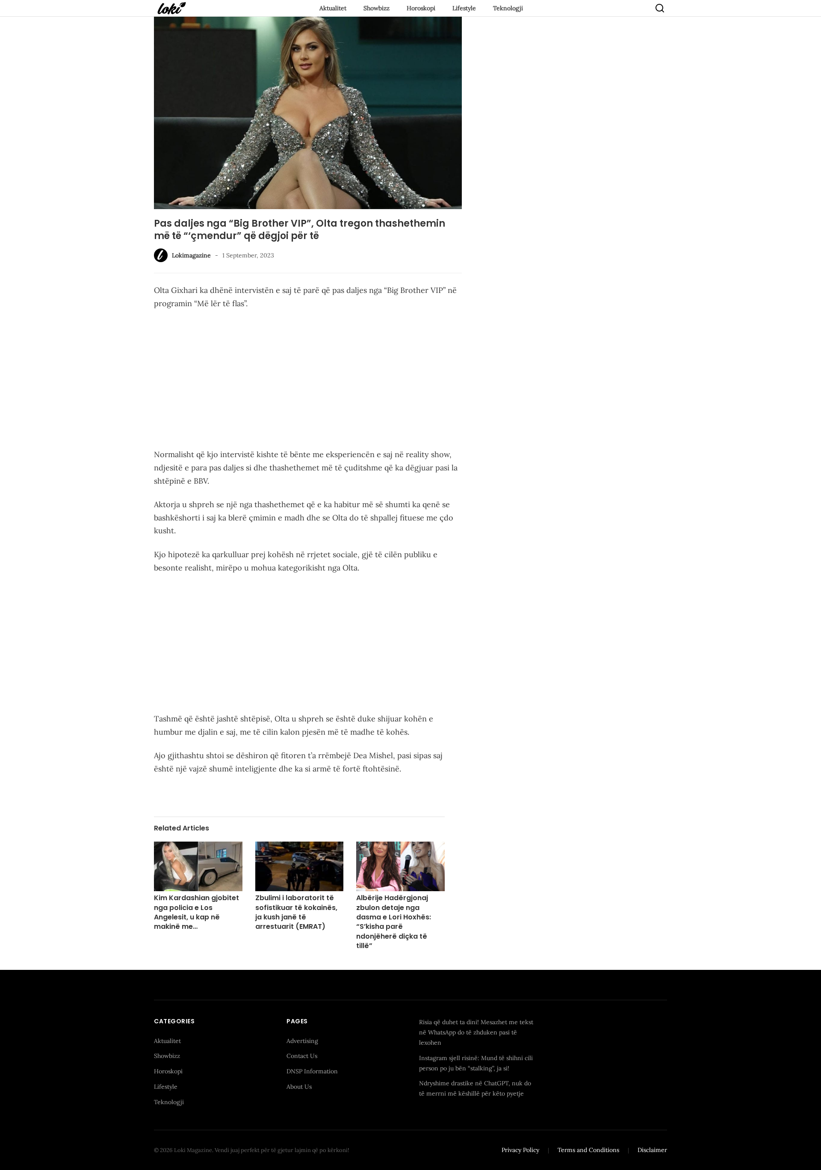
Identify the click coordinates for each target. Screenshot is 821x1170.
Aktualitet (332, 8)
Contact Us (301, 1056)
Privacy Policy (520, 1150)
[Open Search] (660, 8)
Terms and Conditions (588, 1150)
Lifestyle (464, 8)
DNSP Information (312, 1071)
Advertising (302, 1041)
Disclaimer (652, 1150)
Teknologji (508, 8)
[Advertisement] (308, 380)
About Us (299, 1086)
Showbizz (376, 8)
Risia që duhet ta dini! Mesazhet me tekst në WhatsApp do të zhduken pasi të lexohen (476, 1032)
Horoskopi (421, 8)
